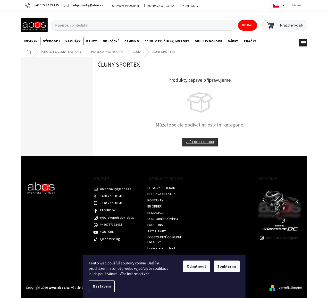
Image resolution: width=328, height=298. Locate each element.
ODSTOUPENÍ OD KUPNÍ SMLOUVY (164, 239)
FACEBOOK (108, 210)
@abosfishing (110, 239)
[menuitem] (30, 41)
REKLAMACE (155, 212)
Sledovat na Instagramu (283, 237)
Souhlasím (226, 266)
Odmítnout (196, 266)
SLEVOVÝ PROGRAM (125, 6)
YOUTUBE (107, 231)
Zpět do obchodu (200, 142)
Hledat (247, 25)
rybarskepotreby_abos (117, 217)
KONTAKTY (190, 6)
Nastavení (102, 286)
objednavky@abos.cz (115, 189)
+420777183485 (111, 224)
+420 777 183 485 (112, 196)
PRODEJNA (155, 225)
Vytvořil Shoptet (290, 287)
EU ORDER (154, 206)
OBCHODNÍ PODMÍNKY (162, 219)
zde (147, 274)
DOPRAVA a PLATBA (161, 6)
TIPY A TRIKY (156, 231)
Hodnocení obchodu (162, 248)
